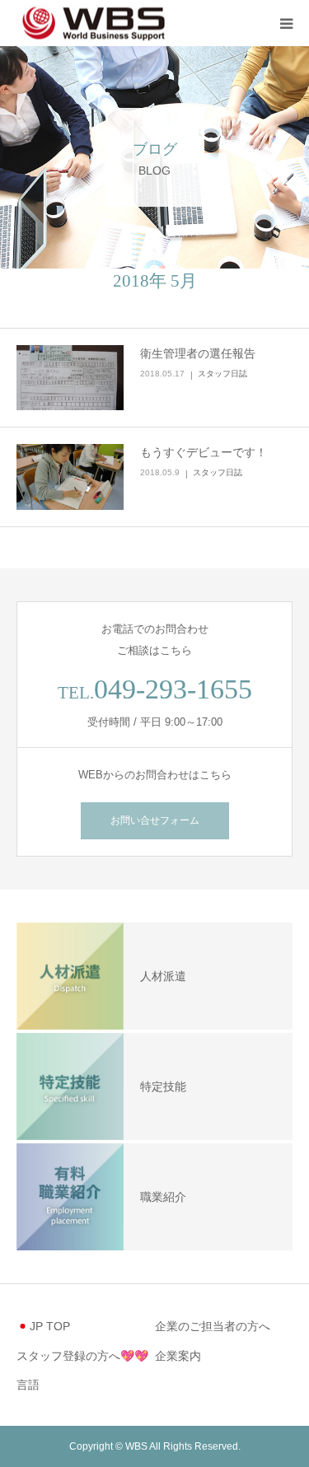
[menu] (286, 23)
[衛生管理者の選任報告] (70, 378)
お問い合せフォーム (154, 820)
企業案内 (178, 1355)
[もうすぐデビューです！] (70, 477)
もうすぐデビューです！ (203, 452)
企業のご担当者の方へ (212, 1326)
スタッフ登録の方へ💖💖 (82, 1355)
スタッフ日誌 (222, 373)
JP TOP (50, 1326)
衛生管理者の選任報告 (197, 353)
